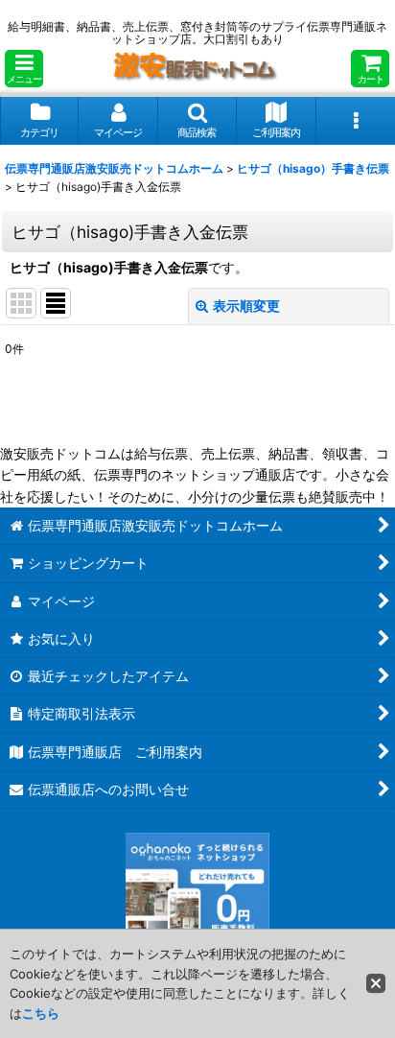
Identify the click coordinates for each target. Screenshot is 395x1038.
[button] (24, 68)
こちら (40, 1013)
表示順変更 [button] (246, 305)
